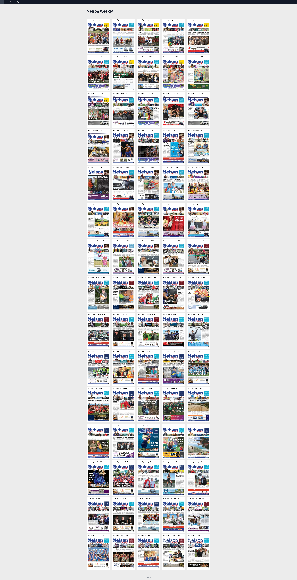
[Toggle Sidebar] (2, 2)
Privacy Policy (148, 577)
